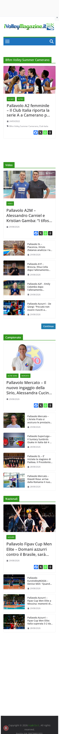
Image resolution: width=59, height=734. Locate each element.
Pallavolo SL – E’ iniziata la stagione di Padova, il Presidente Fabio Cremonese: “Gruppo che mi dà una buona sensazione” (39, 459)
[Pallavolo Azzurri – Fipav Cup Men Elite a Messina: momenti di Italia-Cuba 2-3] (14, 603)
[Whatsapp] (45, 132)
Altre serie (12, 376)
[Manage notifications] (6, 728)
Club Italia (43, 126)
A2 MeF (11, 99)
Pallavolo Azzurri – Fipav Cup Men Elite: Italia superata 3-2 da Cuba (39, 620)
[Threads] (50, 132)
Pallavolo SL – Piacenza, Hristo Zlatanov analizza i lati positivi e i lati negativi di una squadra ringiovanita (39, 247)
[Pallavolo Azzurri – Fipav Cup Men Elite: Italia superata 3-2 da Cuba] (14, 623)
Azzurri (11, 537)
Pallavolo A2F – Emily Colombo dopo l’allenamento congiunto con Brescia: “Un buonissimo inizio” (39, 287)
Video (10, 203)
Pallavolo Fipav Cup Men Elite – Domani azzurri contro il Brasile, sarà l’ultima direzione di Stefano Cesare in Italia (29, 549)
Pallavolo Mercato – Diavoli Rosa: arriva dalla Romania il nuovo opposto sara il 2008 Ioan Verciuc (39, 479)
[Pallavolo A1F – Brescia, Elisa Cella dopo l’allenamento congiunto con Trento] (14, 269)
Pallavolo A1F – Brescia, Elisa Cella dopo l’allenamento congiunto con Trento (39, 267)
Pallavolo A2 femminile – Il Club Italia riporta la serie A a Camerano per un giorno (29, 112)
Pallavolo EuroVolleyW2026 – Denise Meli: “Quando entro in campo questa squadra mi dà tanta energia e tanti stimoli (39, 581)
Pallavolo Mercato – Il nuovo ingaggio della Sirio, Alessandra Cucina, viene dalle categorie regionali (29, 387)
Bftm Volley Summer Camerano (23, 126)
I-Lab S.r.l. (33, 725)
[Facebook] (36, 132)
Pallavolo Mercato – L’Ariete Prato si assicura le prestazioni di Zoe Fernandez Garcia (39, 419)
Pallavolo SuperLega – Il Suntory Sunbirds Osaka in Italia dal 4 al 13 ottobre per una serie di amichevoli (39, 439)
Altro (20, 99)
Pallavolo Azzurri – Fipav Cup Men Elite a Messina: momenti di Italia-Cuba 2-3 (39, 600)
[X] (40, 132)
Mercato (25, 376)
